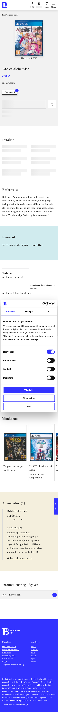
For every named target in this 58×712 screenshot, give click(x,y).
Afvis (29, 406)
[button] (29, 594)
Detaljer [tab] (29, 311)
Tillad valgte (29, 398)
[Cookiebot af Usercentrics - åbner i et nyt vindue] (42, 304)
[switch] (51, 360)
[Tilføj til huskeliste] (52, 104)
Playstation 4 (10, 92)
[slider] (29, 41)
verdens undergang (15, 245)
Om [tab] (47, 311)
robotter (37, 245)
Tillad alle (29, 390)
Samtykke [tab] (10, 311)
